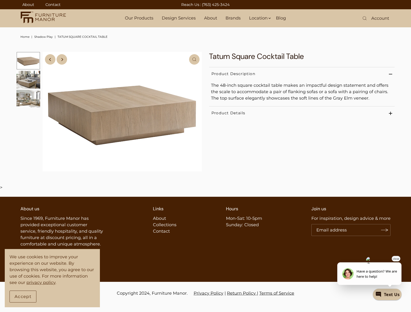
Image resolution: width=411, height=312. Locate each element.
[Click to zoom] (194, 59)
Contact (53, 4)
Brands (233, 18)
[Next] (62, 59)
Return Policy (241, 293)
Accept (23, 296)
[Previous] (50, 59)
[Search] (364, 18)
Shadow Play (43, 36)
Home (24, 36)
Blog (281, 18)
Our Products (139, 18)
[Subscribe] (385, 230)
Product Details (228, 113)
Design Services (179, 18)
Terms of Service (276, 293)
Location (258, 18)
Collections (164, 224)
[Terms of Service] (256, 293)
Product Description (233, 74)
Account (380, 18)
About (28, 4)
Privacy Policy (208, 293)
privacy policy (40, 282)
